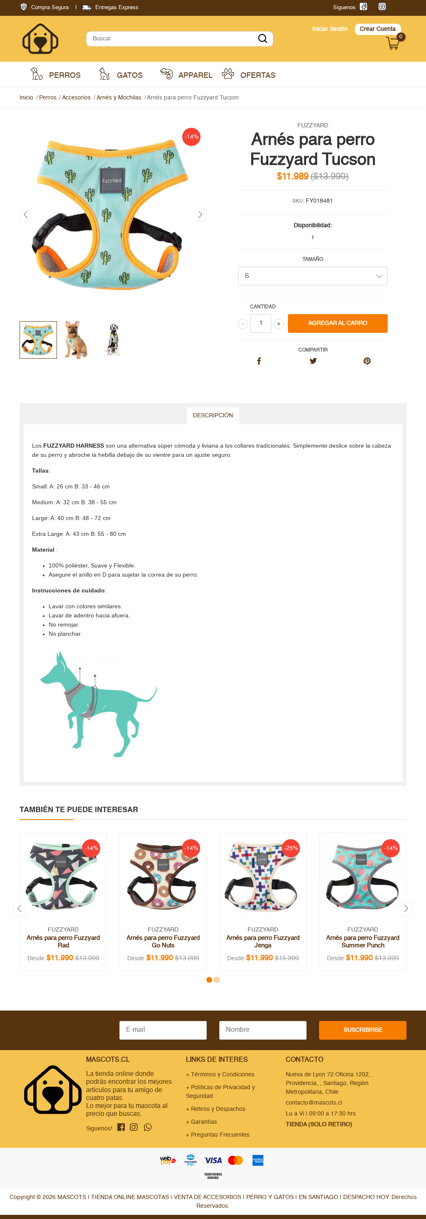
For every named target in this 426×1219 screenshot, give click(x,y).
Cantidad (263, 307)
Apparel (195, 76)
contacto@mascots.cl (314, 1103)
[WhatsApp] (396, 7)
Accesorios (76, 98)
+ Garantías (201, 1122)
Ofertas (256, 76)
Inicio (26, 98)
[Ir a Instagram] (380, 7)
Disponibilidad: (313, 225)
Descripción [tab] (213, 416)
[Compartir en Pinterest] (367, 362)
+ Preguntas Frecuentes (218, 1135)
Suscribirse (363, 1030)
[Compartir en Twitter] (313, 362)
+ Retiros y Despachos (215, 1109)
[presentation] (26, 215)
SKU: (298, 201)
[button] (209, 980)
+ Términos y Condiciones (220, 1075)
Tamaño (312, 259)
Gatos (129, 76)
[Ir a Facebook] (362, 7)
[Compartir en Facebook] (259, 362)
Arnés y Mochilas (119, 98)
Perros (64, 76)
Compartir (313, 350)
